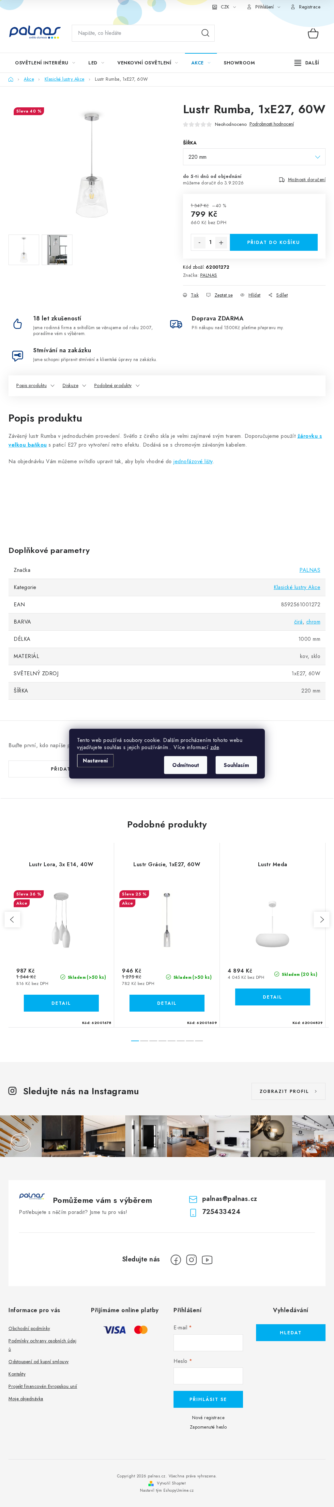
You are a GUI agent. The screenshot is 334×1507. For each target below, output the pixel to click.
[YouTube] (207, 1260)
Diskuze (71, 385)
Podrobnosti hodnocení (272, 124)
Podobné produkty (113, 385)
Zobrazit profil (284, 1091)
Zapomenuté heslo (208, 1427)
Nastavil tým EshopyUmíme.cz (167, 1490)
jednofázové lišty (193, 461)
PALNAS (208, 275)
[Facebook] (176, 1260)
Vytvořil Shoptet (171, 1483)
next (321, 919)
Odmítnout (185, 765)
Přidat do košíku (273, 242)
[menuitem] (45, 63)
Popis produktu (31, 385)
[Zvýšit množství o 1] (221, 243)
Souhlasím (236, 765)
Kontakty (16, 1374)
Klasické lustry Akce (297, 587)
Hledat (205, 33)
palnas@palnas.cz (229, 1199)
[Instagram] (191, 1260)
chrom (313, 622)
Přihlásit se (208, 1399)
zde (214, 747)
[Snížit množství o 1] (199, 243)
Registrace (309, 7)
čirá (298, 622)
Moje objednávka (25, 1398)
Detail (61, 1003)
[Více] (307, 63)
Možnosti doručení (307, 179)
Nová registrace (208, 1417)
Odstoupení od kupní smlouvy (38, 1361)
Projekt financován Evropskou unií (42, 1386)
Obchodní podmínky (29, 1328)
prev (12, 919)
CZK (225, 7)
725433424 (221, 1212)
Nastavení (95, 760)
